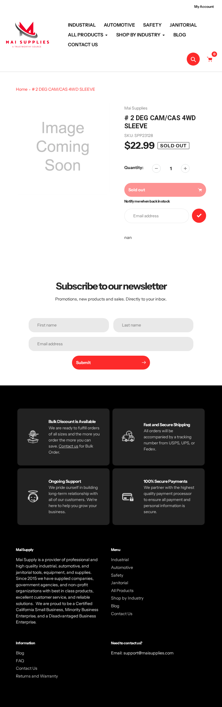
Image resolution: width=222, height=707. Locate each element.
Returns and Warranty (37, 676)
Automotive (122, 567)
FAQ (20, 660)
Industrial (120, 559)
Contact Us (121, 613)
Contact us (68, 446)
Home (21, 89)
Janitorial (119, 582)
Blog (115, 605)
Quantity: (133, 167)
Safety (117, 575)
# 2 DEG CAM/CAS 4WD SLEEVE (63, 89)
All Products (122, 590)
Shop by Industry (127, 598)
